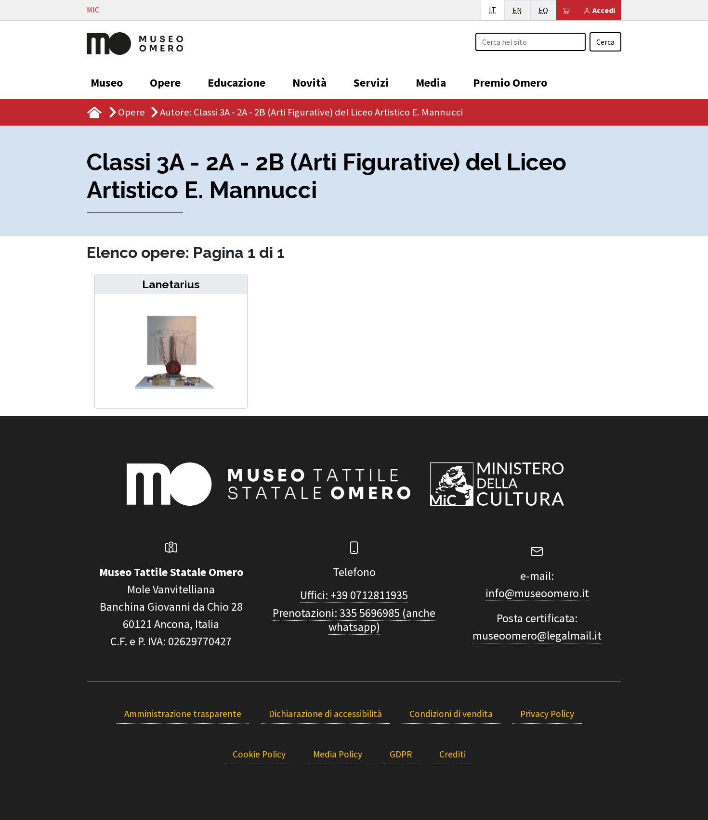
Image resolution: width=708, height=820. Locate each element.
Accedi (603, 10)
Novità (309, 82)
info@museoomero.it (537, 593)
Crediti (452, 754)
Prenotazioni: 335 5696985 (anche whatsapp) (354, 619)
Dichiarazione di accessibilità (325, 713)
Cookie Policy (259, 754)
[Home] (135, 42)
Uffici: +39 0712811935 (354, 595)
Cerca (605, 42)
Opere (165, 82)
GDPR (401, 754)
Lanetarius (171, 284)
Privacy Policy (547, 713)
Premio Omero (510, 82)
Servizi (371, 82)
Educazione (236, 82)
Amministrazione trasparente (182, 713)
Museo (107, 82)
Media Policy (337, 754)
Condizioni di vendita (451, 713)
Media (431, 82)
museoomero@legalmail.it (537, 635)
